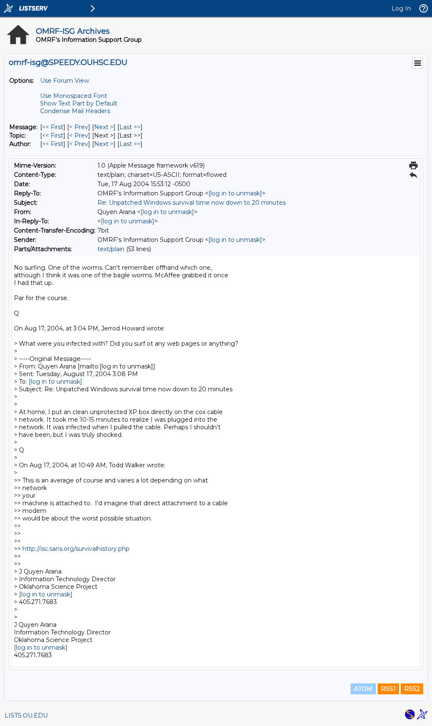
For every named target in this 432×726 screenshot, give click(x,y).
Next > (103, 127)
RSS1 (388, 689)
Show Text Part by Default (78, 103)
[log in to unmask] (235, 193)
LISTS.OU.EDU (26, 715)
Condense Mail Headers (75, 111)
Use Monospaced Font (73, 96)
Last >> (129, 127)
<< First (52, 127)
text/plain (110, 249)
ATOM (363, 689)
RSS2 (412, 689)
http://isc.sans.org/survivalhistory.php (76, 549)
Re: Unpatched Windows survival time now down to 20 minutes (191, 202)
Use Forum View (64, 80)
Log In (401, 8)
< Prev (78, 127)
